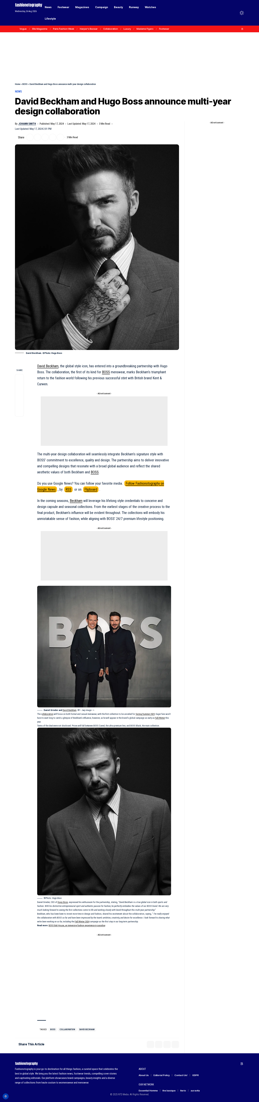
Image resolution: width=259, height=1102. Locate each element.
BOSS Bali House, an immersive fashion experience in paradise (77, 925)
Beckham (76, 501)
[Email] (45, 137)
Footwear (164, 28)
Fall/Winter (160, 718)
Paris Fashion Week (63, 28)
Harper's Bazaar (89, 28)
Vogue (23, 28)
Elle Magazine (39, 28)
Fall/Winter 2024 (82, 921)
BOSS (24, 84)
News (18, 91)
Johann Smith (27, 123)
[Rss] (242, 29)
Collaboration (110, 28)
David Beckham (47, 366)
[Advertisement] (129, 49)
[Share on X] (29, 137)
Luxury (127, 28)
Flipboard (90, 489)
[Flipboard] (239, 29)
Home (17, 84)
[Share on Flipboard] (37, 137)
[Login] (228, 13)
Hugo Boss (63, 902)
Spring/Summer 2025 (145, 714)
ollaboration (47, 714)
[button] (235, 13)
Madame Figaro (145, 28)
